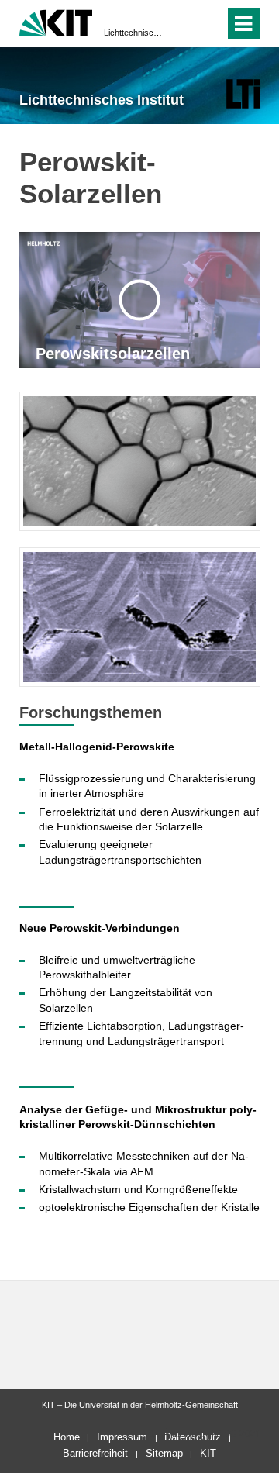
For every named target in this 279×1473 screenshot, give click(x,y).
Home (66, 1437)
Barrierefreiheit (95, 1453)
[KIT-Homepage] (56, 21)
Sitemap (164, 1453)
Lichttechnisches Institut (135, 32)
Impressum (122, 1437)
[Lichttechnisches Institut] (243, 93)
